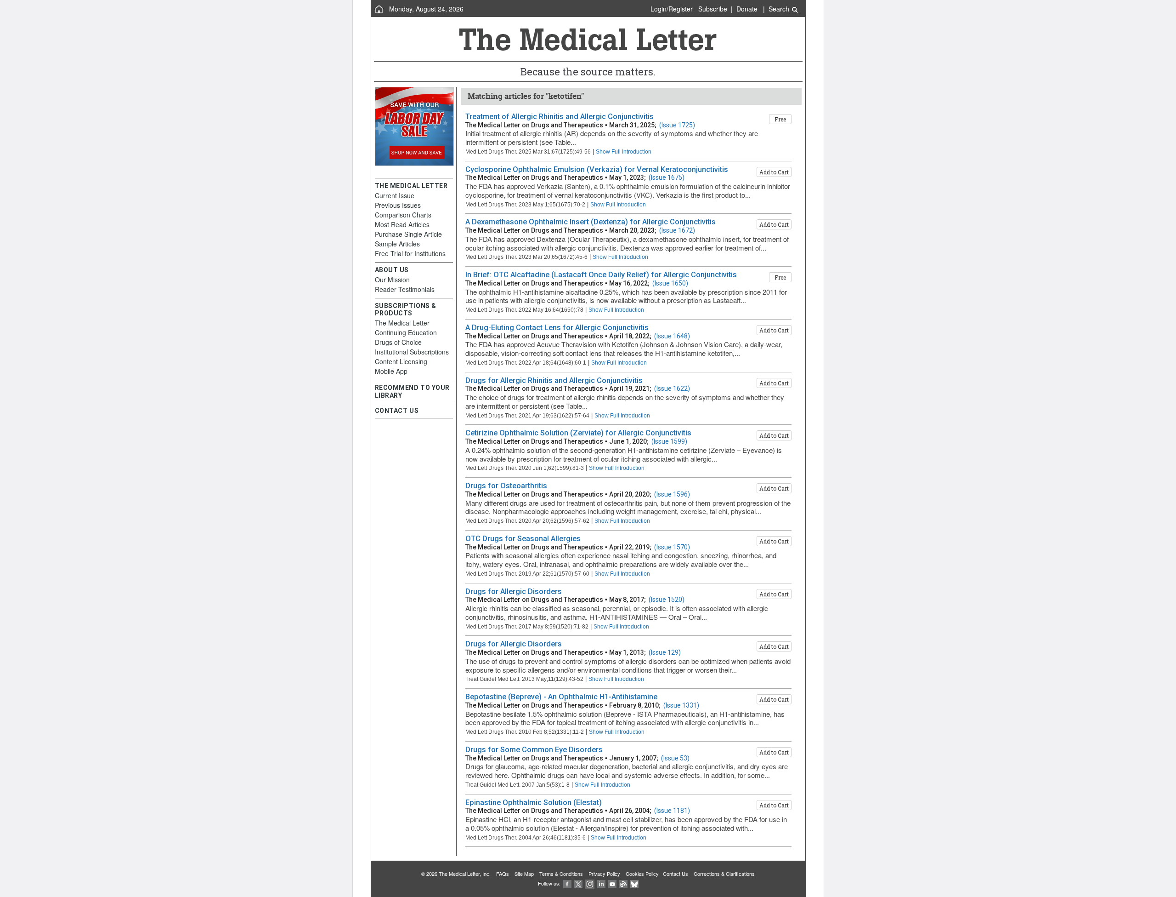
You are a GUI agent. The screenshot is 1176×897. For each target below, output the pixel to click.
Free (780, 119)
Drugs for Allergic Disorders (513, 591)
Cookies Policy (642, 873)
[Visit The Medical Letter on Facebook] (567, 883)
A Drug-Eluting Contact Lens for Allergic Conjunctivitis (557, 327)
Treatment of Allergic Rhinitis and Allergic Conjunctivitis (559, 116)
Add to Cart (774, 172)
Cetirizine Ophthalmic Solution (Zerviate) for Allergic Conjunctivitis (578, 433)
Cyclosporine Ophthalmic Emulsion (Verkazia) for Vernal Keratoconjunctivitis (596, 169)
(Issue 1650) (670, 283)
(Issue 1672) (677, 230)
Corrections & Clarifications (724, 873)
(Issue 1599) (669, 441)
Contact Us (675, 873)
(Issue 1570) (672, 547)
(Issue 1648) (672, 336)
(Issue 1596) (672, 494)
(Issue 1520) (666, 599)
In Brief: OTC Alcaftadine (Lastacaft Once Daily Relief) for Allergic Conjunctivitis (601, 274)
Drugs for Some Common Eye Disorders (534, 749)
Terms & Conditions (561, 873)
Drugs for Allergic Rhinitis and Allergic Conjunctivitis (554, 380)
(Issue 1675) (666, 177)
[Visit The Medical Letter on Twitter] (578, 883)
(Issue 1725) (677, 125)
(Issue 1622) (672, 388)
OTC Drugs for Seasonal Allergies (523, 538)
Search (780, 8)
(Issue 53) (675, 758)
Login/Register (671, 8)
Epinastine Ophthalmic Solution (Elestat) (533, 802)
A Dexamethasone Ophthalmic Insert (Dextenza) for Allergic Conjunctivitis (590, 221)
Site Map (524, 873)
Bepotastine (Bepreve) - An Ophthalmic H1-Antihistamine (561, 696)
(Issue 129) (665, 652)
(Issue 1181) (672, 810)
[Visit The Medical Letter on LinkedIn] (601, 883)
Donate (747, 8)
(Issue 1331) (681, 705)
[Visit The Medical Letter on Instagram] (589, 883)
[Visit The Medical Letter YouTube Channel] (612, 883)
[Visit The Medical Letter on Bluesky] (634, 883)
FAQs (502, 873)
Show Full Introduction (623, 151)
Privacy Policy (604, 873)
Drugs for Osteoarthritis (506, 485)
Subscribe (712, 8)
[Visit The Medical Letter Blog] (623, 883)
